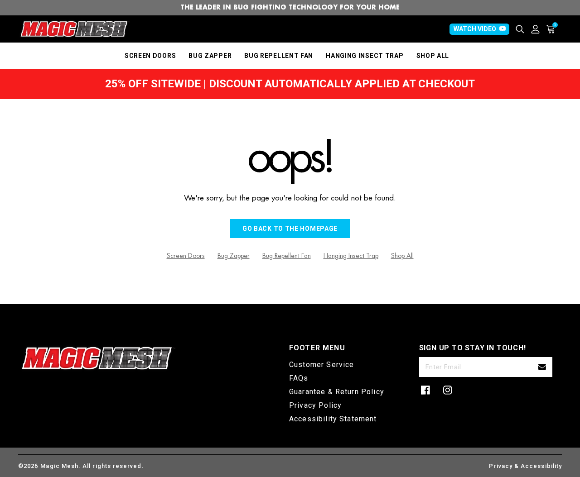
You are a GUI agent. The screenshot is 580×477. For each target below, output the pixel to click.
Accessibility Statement (333, 419)
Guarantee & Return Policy (336, 391)
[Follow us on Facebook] (425, 390)
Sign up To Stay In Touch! (472, 347)
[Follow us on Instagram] (447, 390)
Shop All (402, 256)
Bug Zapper (234, 256)
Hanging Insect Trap (351, 256)
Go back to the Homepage (290, 228)
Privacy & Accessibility (525, 466)
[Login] (538, 29)
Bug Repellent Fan (286, 256)
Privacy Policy (315, 405)
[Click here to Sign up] (542, 367)
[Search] (523, 29)
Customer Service (321, 364)
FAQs (299, 378)
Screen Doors (186, 256)
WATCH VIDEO (475, 29)
